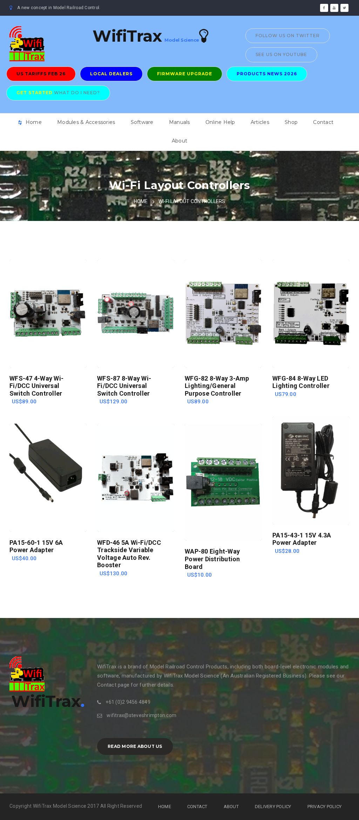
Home (34, 122)
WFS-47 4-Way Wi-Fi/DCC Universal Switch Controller (36, 386)
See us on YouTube (281, 54)
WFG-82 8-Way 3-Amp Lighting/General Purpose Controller (217, 386)
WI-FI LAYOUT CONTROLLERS (191, 201)
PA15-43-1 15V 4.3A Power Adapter (301, 539)
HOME (141, 201)
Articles (260, 122)
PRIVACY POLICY (324, 806)
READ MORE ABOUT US (135, 746)
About (179, 141)
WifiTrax (127, 36)
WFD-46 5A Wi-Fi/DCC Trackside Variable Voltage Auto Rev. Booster (129, 554)
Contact (323, 122)
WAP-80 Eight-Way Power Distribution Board (212, 559)
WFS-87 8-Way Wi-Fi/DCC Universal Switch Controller (124, 386)
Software (142, 122)
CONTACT (197, 806)
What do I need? (58, 92)
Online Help (220, 122)
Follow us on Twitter (288, 35)
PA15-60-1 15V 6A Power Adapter (36, 546)
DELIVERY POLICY (273, 806)
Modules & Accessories (86, 122)
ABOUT (231, 806)
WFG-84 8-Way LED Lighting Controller (301, 382)
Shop (291, 122)
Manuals (179, 122)
